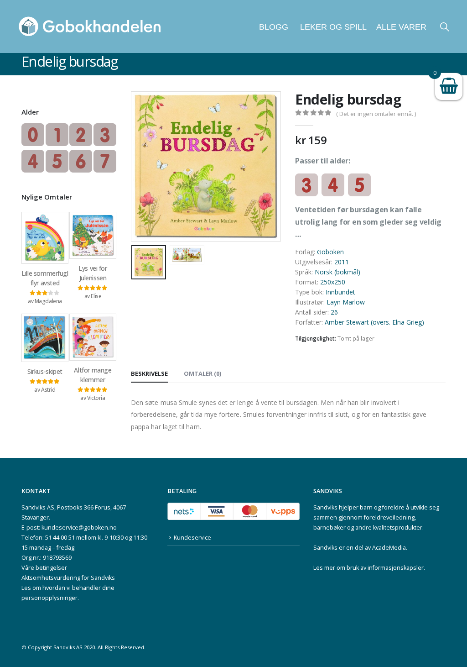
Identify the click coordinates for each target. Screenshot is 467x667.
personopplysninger (49, 598)
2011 (341, 261)
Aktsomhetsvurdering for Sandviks (68, 578)
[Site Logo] (90, 26)
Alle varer (401, 27)
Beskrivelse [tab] (149, 373)
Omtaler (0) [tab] (202, 373)
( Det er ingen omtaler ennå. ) (376, 114)
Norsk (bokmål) (337, 272)
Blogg (273, 27)
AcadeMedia (389, 547)
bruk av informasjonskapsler (385, 568)
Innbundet (340, 292)
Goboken (330, 251)
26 (334, 312)
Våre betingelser (44, 568)
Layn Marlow (346, 302)
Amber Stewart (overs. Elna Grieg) (374, 322)
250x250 (332, 282)
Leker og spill (332, 27)
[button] (444, 27)
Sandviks (325, 507)
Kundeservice (192, 537)
